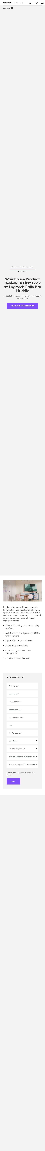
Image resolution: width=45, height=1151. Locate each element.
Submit (13, 781)
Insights (24, 267)
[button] (8, 8)
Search (30, 3)
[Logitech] (14, 2)
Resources (16, 267)
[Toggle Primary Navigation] (42, 2)
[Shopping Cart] (36, 2)
